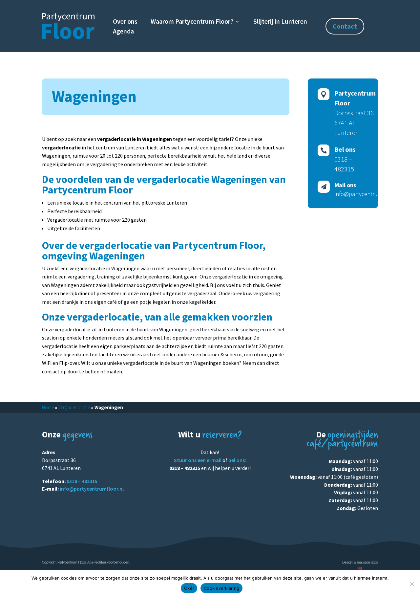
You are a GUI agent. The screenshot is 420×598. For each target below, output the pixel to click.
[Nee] (412, 584)
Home (48, 407)
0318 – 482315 (82, 481)
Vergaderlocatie (74, 407)
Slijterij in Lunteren (280, 22)
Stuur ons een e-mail (197, 460)
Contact (345, 26)
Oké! (189, 588)
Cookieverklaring (221, 588)
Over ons (125, 22)
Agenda (123, 32)
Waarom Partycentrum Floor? (192, 22)
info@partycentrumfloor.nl (92, 488)
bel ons (236, 460)
